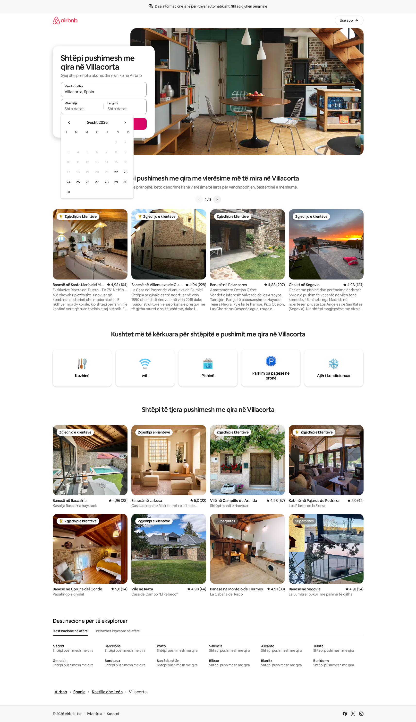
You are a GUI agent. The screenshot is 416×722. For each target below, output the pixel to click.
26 (87, 182)
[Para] (217, 199)
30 (125, 182)
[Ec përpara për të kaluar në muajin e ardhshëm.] (125, 122)
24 (68, 182)
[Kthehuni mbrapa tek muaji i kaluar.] (69, 122)
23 (125, 172)
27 (97, 182)
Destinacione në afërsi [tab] (70, 631)
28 (107, 182)
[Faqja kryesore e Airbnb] (65, 20)
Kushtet (113, 714)
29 (116, 182)
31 (68, 192)
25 (78, 182)
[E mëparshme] (199, 199)
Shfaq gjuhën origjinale (249, 6)
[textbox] (82, 109)
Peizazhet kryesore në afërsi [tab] (118, 631)
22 (116, 172)
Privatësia (94, 714)
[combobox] (104, 92)
